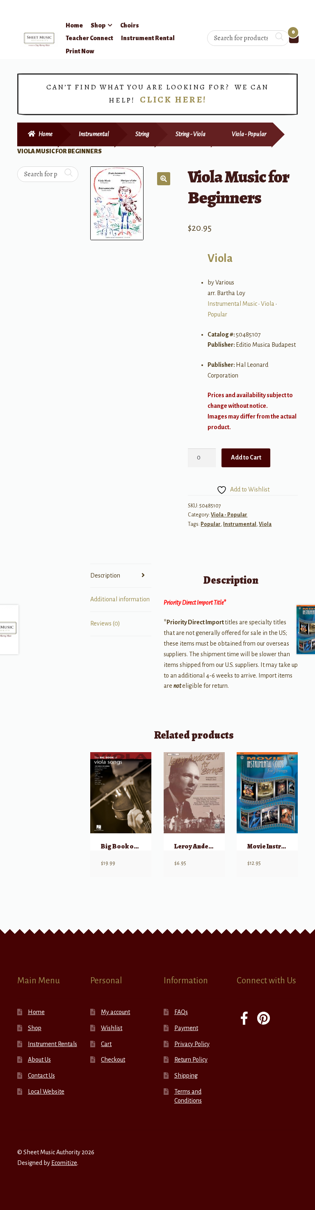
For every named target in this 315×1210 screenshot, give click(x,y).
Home (74, 25)
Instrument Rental (148, 38)
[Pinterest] (263, 1019)
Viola (220, 258)
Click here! (173, 99)
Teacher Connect (89, 38)
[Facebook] (244, 1019)
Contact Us (41, 1075)
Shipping (186, 1075)
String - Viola (190, 134)
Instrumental (94, 134)
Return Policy (191, 1059)
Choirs (129, 25)
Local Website (46, 1091)
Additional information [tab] (120, 599)
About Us (39, 1059)
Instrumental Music (232, 303)
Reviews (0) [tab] (105, 623)
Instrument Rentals (52, 1044)
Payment (186, 1028)
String (142, 134)
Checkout (113, 1059)
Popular (217, 314)
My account (115, 1012)
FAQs (181, 1012)
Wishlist (111, 1028)
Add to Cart (246, 457)
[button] (163, 178)
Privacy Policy (192, 1044)
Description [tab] (105, 575)
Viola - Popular (249, 134)
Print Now (80, 51)
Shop (98, 25)
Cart (106, 1044)
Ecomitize (64, 1163)
